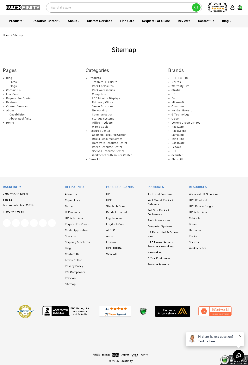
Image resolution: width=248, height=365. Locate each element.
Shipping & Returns (77, 242)
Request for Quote (156, 21)
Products (15, 21)
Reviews (184, 21)
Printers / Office (102, 102)
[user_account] (231, 7)
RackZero (177, 126)
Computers (99, 94)
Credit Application (76, 230)
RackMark (178, 142)
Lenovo (176, 147)
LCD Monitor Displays (106, 98)
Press (13, 82)
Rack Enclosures (103, 86)
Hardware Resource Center (109, 142)
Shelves (194, 242)
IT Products (72, 212)
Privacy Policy (74, 266)
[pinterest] (25, 223)
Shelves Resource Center (108, 151)
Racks (193, 236)
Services (70, 236)
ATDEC (110, 230)
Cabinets (195, 218)
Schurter (177, 155)
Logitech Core (115, 224)
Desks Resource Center (107, 138)
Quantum (177, 106)
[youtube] (43, 223)
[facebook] (16, 223)
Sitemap (70, 284)
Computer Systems (160, 226)
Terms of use (73, 260)
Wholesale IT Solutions (203, 194)
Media (69, 206)
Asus (109, 236)
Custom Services (99, 21)
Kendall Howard (181, 110)
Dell (173, 98)
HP (173, 94)
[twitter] (7, 223)
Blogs (13, 86)
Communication (102, 114)
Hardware (195, 230)
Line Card (127, 21)
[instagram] (34, 223)
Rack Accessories (103, 90)
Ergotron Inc (114, 218)
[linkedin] (52, 223)
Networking (99, 110)
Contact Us (206, 21)
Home (10, 122)
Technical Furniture (104, 82)
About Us (71, 194)
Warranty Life (180, 86)
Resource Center (45, 21)
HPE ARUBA (114, 248)
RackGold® (178, 130)
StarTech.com (115, 206)
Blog (225, 21)
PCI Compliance (75, 272)
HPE (174, 151)
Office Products (102, 122)
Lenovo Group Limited (185, 122)
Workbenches (198, 248)
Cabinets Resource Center (109, 134)
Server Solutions (102, 106)
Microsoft (177, 102)
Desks (193, 224)
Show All (94, 159)
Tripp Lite (177, 138)
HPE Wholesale (198, 200)
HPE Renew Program (202, 206)
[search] (196, 7)
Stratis (175, 90)
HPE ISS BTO (179, 77)
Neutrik (176, 82)
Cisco (175, 118)
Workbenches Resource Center (112, 155)
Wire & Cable (100, 126)
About (72, 21)
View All (111, 254)
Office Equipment (159, 258)
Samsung (177, 134)
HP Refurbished (75, 218)
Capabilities (17, 114)
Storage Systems (103, 118)
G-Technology (180, 114)
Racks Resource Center (107, 147)
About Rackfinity (20, 118)
